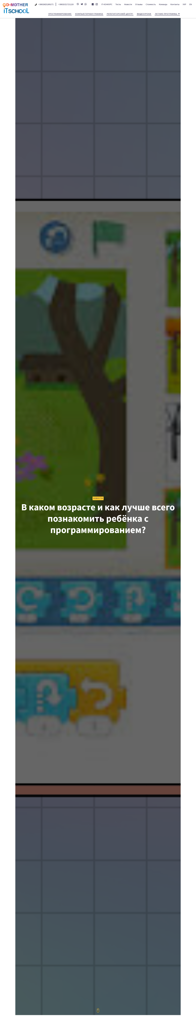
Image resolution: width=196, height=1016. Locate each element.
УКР (184, 4)
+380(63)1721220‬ (66, 4)
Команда (163, 4)
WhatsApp (85, 4)
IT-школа (16, 8)
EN (190, 4)
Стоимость (151, 4)
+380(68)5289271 (46, 4)
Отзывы (139, 4)
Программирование (59, 13)
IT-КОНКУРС (106, 4)
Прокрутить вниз (98, 1010)
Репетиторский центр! (120, 13)
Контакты (174, 4)
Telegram (81, 4)
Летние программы (166, 13)
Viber (77, 4)
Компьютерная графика (89, 13)
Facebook (92, 4)
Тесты (118, 4)
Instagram (96, 4)
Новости (128, 4)
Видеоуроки (144, 13)
